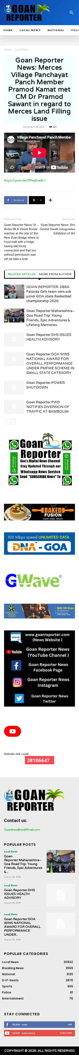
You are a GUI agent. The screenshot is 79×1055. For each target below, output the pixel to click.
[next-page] (13, 421)
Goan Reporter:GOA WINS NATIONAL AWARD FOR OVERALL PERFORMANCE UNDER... (22, 927)
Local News (21, 49)
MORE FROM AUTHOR (55, 274)
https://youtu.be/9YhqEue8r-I (25, 180)
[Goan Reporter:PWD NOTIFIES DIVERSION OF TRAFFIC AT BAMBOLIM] (14, 407)
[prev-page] (6, 421)
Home (7, 49)
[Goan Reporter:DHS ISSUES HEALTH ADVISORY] (14, 339)
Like (70, 1024)
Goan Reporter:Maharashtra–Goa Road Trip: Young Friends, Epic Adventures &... (23, 864)
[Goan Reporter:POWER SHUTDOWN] (14, 387)
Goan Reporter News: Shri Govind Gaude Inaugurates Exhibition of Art (57, 229)
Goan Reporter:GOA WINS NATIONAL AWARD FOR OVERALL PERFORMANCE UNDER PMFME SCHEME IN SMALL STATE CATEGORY (50, 363)
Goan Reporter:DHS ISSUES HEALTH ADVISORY (19, 894)
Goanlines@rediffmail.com (22, 830)
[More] (50, 200)
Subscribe (66, 1033)
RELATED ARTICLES (22, 274)
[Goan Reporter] (27, 12)
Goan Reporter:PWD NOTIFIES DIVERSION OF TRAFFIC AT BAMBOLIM (47, 407)
